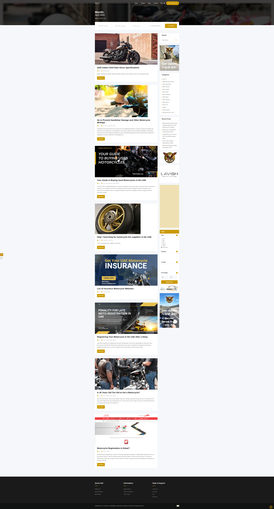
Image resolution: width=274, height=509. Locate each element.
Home (136, 3)
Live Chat (154, 491)
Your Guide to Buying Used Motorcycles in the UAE (121, 180)
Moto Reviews (106, 70)
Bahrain (163, 282)
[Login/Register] (164, 3)
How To (105, 125)
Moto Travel (109, 395)
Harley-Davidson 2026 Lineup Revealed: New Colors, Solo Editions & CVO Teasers (170, 125)
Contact (156, 3)
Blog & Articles (127, 489)
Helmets (166, 261)
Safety (114, 125)
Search (172, 25)
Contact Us (155, 489)
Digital (163, 245)
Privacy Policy (127, 494)
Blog (149, 3)
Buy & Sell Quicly (99, 491)
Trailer (165, 272)
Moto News (165, 97)
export (164, 244)
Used (163, 239)
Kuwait (163, 287)
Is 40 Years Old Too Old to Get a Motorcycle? (118, 392)
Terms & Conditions (128, 491)
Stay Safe (154, 496)
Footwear (166, 259)
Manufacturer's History (168, 81)
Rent (163, 242)
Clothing (166, 257)
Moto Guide (109, 125)
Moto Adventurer (167, 84)
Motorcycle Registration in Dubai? (113, 448)
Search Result (116, 183)
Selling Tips (97, 489)
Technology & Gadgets (169, 270)
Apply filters (169, 304)
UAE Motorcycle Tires (108, 240)
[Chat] (161, 3)
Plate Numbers (167, 268)
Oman (163, 289)
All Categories (164, 255)
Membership (98, 494)
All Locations (164, 280)
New (163, 240)
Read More (101, 78)
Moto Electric (166, 86)
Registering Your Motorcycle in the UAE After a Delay (122, 337)
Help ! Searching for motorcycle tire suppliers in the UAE (124, 237)
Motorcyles (167, 264)
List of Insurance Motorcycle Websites (115, 289)
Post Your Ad (173, 3)
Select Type (137, 26)
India (163, 285)
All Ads (143, 3)
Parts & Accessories (169, 266)
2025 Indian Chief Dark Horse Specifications (118, 68)
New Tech (165, 104)
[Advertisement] (169, 206)
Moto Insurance (106, 291)
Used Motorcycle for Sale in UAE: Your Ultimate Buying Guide (170, 136)
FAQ (153, 494)
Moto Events (166, 89)
